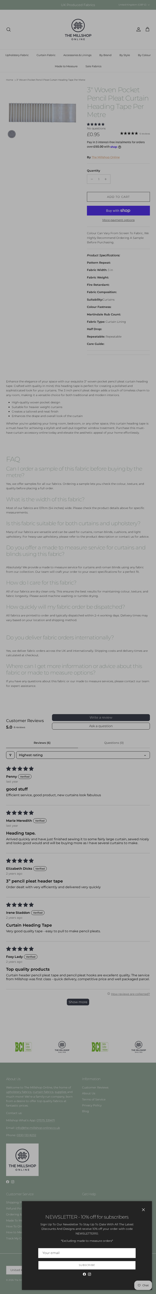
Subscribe (87, 1265)
